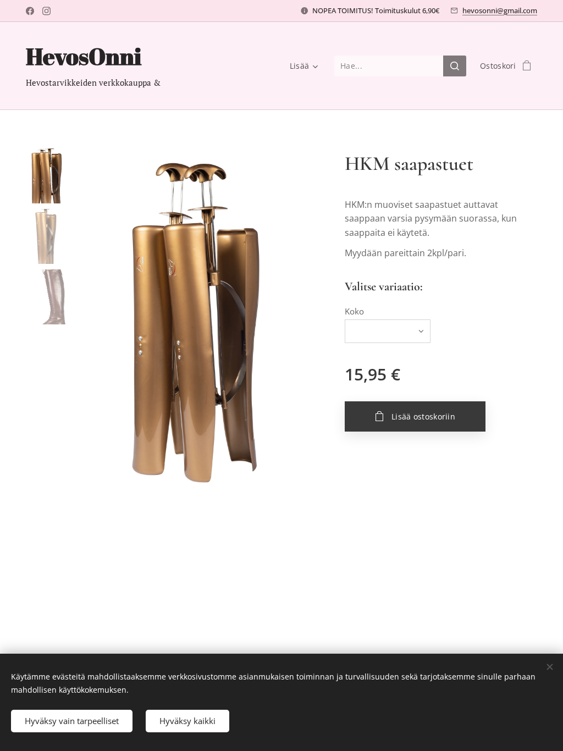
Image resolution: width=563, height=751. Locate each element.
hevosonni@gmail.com (499, 10)
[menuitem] (302, 66)
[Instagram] (46, 11)
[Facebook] (30, 11)
